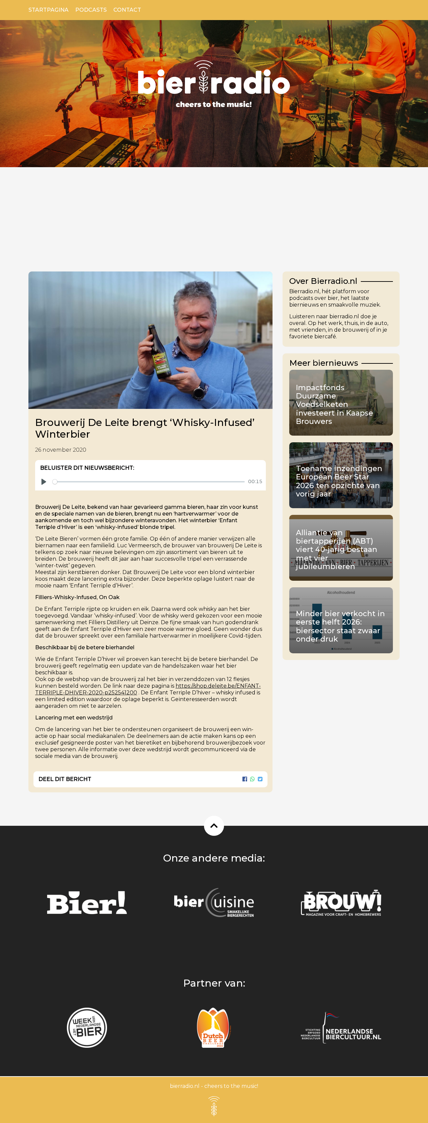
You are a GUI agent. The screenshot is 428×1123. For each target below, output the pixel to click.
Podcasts (91, 10)
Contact (127, 10)
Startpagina (48, 10)
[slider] (148, 481)
